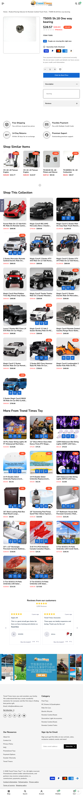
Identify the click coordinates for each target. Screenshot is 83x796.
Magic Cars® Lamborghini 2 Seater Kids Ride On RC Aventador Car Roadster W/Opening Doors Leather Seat (67, 365)
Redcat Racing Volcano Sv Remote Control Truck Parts (28, 12)
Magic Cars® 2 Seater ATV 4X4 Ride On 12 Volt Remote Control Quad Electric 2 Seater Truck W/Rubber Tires (41, 260)
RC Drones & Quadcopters (51, 704)
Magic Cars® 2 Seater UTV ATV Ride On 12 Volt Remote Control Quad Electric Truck (68, 260)
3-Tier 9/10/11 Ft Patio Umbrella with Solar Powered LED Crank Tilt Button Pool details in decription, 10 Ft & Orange (40, 583)
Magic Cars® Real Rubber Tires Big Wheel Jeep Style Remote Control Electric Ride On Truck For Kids (14, 295)
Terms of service (9, 785)
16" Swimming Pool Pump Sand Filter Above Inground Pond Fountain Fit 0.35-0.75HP (41, 513)
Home (5, 12)
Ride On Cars (46, 708)
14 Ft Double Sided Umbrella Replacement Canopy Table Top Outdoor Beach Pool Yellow (40, 478)
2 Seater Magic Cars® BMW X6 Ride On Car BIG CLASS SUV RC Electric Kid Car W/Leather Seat (14, 399)
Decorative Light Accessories (52, 718)
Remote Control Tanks (49, 725)
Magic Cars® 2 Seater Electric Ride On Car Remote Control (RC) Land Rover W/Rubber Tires (14, 365)
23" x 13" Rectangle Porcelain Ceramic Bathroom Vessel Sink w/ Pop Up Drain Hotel (14, 548)
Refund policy (23, 782)
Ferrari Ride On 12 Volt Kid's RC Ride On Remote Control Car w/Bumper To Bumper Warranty (14, 225)
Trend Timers (8, 761)
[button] (52, 30)
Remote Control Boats (49, 715)
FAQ (4, 747)
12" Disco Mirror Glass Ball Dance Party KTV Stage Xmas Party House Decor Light (41, 443)
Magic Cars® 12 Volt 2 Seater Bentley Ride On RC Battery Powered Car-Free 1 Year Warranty (41, 330)
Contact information (10, 782)
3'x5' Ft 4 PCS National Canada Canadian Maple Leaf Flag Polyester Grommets (39, 548)
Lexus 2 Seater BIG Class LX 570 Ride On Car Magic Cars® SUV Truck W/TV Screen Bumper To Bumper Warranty (14, 330)
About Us (6, 737)
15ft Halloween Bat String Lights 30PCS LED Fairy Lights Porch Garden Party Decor (67, 478)
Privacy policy (34, 782)
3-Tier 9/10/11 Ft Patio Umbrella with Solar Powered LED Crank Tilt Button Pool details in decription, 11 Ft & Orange (14, 583)
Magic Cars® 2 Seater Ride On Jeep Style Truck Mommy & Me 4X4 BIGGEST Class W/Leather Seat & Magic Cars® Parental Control (67, 225)
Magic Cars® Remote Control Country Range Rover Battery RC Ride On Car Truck (68, 330)
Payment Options (9, 754)
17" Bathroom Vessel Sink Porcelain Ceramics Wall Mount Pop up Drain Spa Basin (66, 513)
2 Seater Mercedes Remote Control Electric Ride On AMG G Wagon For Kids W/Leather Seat (14, 260)
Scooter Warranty (9, 758)
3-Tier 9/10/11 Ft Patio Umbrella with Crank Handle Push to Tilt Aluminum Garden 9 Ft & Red (67, 548)
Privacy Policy (8, 744)
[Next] (77, 628)
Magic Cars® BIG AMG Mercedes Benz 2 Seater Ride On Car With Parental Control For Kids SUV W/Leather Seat (40, 225)
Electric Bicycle (47, 711)
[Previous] (5, 628)
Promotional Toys (9, 751)
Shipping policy (21, 785)
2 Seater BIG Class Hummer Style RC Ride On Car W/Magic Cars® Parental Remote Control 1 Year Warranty (41, 365)
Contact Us (7, 740)
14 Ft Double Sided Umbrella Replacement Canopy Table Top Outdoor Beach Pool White (14, 478)
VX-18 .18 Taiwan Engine (10, 171)
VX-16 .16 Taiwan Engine (30, 171)
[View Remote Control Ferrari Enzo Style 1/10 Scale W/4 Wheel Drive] (36, 634)
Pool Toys (45, 701)
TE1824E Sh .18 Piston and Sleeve (50, 171)
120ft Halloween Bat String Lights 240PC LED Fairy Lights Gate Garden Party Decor (67, 443)
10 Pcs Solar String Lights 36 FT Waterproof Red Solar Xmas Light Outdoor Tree (15, 443)
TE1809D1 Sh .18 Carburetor (70, 171)
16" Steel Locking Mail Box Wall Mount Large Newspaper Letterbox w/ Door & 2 (14, 513)
